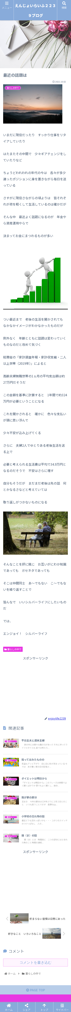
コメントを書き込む (35, 963)
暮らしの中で (14, 649)
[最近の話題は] (43, 691)
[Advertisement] (35, 685)
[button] (63, 599)
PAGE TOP (37, 990)
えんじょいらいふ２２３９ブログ (35, 10)
